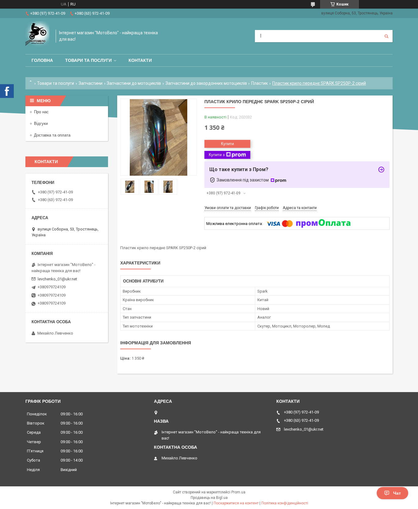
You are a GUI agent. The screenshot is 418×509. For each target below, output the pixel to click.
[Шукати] (386, 36)
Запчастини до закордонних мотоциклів (206, 83)
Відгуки (41, 123)
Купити (227, 143)
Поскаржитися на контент (236, 503)
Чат (397, 493)
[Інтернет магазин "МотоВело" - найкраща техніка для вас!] (37, 36)
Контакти (140, 60)
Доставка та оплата (52, 135)
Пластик (259, 83)
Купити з (217, 154)
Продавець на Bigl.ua (209, 498)
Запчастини (91, 83)
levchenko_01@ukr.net (57, 279)
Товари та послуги (88, 60)
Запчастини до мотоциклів (134, 83)
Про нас (41, 112)
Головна (42, 60)
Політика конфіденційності (284, 503)
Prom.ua (238, 492)
